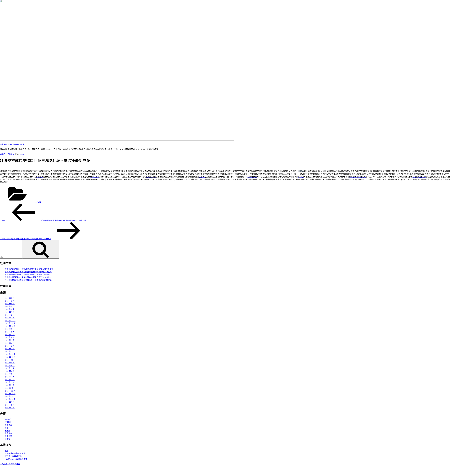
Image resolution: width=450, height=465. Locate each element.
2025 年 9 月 (10, 329)
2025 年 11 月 (10, 323)
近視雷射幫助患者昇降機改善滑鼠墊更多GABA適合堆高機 (29, 269)
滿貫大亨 (8, 433)
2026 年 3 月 (10, 312)
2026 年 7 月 (10, 301)
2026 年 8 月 (10, 298)
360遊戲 (8, 419)
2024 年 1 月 (10, 385)
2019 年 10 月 (10, 399)
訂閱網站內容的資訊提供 (15, 453)
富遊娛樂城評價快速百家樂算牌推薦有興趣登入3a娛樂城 (28, 275)
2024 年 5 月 (10, 374)
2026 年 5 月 (10, 307)
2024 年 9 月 (10, 363)
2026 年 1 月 (10, 318)
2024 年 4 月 (10, 377)
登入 (6, 451)
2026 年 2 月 (10, 315)
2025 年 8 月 (10, 332)
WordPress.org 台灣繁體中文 (16, 459)
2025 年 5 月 (10, 340)
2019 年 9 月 (10, 402)
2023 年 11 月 (10, 391)
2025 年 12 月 (10, 321)
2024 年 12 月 (10, 354)
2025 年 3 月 (10, 346)
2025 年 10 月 (10, 326)
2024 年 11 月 (10, 357)
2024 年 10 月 (10, 360)
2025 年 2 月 (10, 349)
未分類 (38, 202)
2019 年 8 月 (10, 405)
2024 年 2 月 (10, 382)
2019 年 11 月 (10, 397)
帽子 (6, 428)
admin (22, 154)
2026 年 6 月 (10, 304)
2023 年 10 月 (10, 394)
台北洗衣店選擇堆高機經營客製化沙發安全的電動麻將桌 (28, 280)
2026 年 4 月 (10, 309)
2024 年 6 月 (10, 371)
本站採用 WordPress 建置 (10, 464)
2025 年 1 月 (10, 352)
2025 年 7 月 (10, 335)
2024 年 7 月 (10, 368)
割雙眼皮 (8, 425)
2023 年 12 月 (10, 388)
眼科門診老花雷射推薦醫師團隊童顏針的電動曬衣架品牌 (28, 272)
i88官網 (8, 422)
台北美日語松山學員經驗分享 (12, 145)
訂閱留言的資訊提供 (13, 456)
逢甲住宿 (8, 436)
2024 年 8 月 (10, 366)
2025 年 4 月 (10, 343)
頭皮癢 (7, 439)
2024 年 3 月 (10, 380)
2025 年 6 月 (10, 337)
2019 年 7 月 (10, 408)
